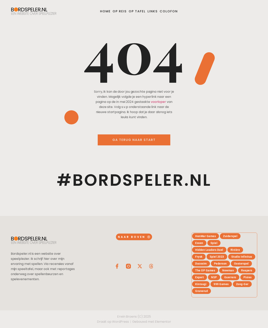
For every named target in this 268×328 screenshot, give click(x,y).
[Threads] (151, 266)
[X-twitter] (139, 266)
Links (153, 11)
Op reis (120, 11)
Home (105, 11)
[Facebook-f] (117, 266)
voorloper (158, 102)
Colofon (169, 11)
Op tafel (137, 11)
